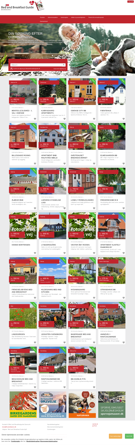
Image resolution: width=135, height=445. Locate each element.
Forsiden (42, 17)
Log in (130, 1)
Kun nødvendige (115, 436)
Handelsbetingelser (53, 424)
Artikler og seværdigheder (78, 17)
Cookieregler (51, 429)
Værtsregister (64, 17)
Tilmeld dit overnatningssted (96, 17)
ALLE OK (129, 436)
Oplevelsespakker (53, 17)
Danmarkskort (44, 21)
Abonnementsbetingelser (55, 427)
